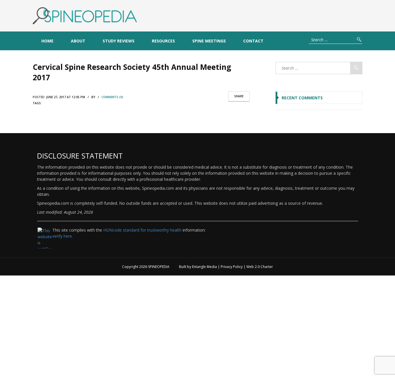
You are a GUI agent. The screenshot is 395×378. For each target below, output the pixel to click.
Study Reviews (118, 41)
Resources (163, 41)
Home (47, 41)
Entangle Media (204, 266)
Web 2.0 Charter (259, 266)
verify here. (62, 236)
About (78, 41)
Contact (253, 41)
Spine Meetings (209, 41)
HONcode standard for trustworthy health (142, 230)
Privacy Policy (232, 266)
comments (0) (112, 97)
